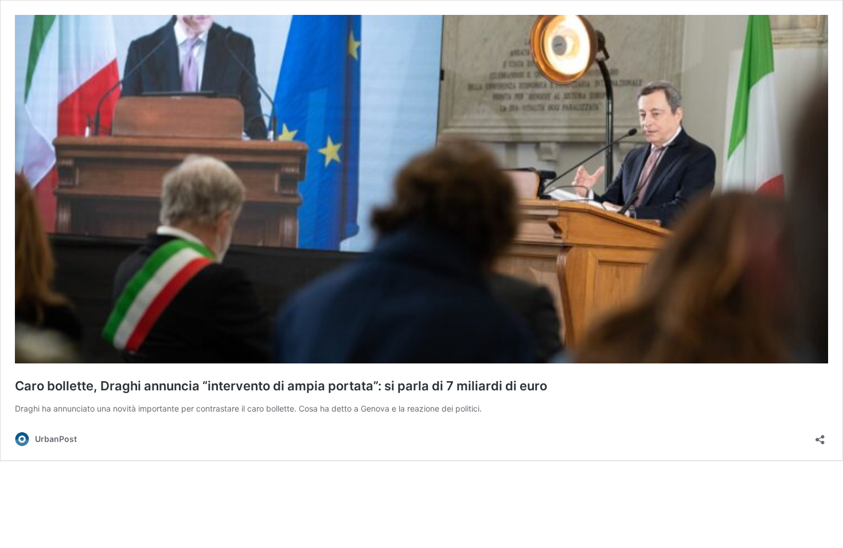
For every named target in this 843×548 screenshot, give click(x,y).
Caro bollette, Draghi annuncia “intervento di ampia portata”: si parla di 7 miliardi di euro (281, 385)
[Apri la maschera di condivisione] (820, 436)
